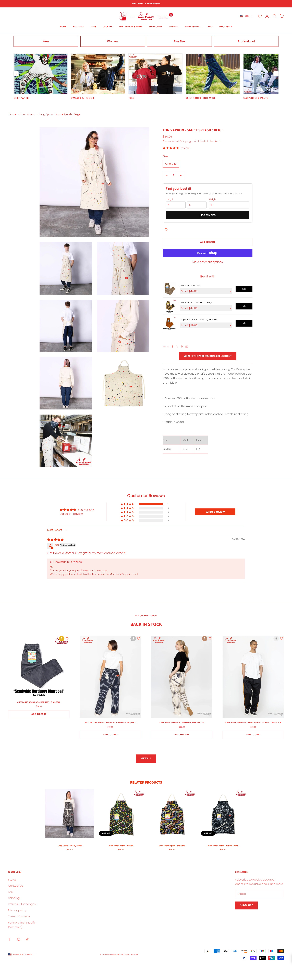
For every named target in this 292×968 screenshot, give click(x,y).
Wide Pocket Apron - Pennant (172, 845)
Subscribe (246, 905)
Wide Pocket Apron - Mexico (121, 845)
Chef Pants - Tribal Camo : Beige (196, 302)
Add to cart (207, 242)
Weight (212, 199)
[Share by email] (186, 346)
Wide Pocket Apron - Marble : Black (223, 845)
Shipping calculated (192, 141)
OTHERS (173, 26)
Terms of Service (19, 916)
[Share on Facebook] (172, 346)
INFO (210, 26)
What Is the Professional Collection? (208, 356)
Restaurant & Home (130, 26)
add (244, 288)
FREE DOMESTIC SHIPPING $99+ (146, 3)
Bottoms (78, 26)
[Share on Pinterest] (181, 346)
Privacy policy (17, 910)
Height (169, 199)
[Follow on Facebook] (9, 939)
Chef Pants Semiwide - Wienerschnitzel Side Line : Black (253, 722)
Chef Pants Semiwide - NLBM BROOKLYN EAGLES (182, 722)
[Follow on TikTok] (27, 939)
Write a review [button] (215, 512)
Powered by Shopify (128, 954)
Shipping (14, 898)
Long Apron (27, 114)
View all (146, 758)
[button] (171, 148)
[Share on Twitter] (177, 346)
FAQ (10, 892)
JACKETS (108, 26)
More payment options (207, 262)
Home (12, 114)
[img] (55, 540)
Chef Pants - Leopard (190, 285)
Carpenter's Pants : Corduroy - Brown (198, 319)
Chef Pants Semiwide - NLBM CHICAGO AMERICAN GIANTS (110, 722)
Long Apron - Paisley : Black (70, 845)
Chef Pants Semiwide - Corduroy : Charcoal (38, 702)
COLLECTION (155, 26)
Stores (12, 880)
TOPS (93, 26)
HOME (63, 26)
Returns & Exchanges (22, 904)
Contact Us (15, 886)
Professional (193, 26)
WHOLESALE (225, 26)
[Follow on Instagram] (18, 939)
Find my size (208, 215)
